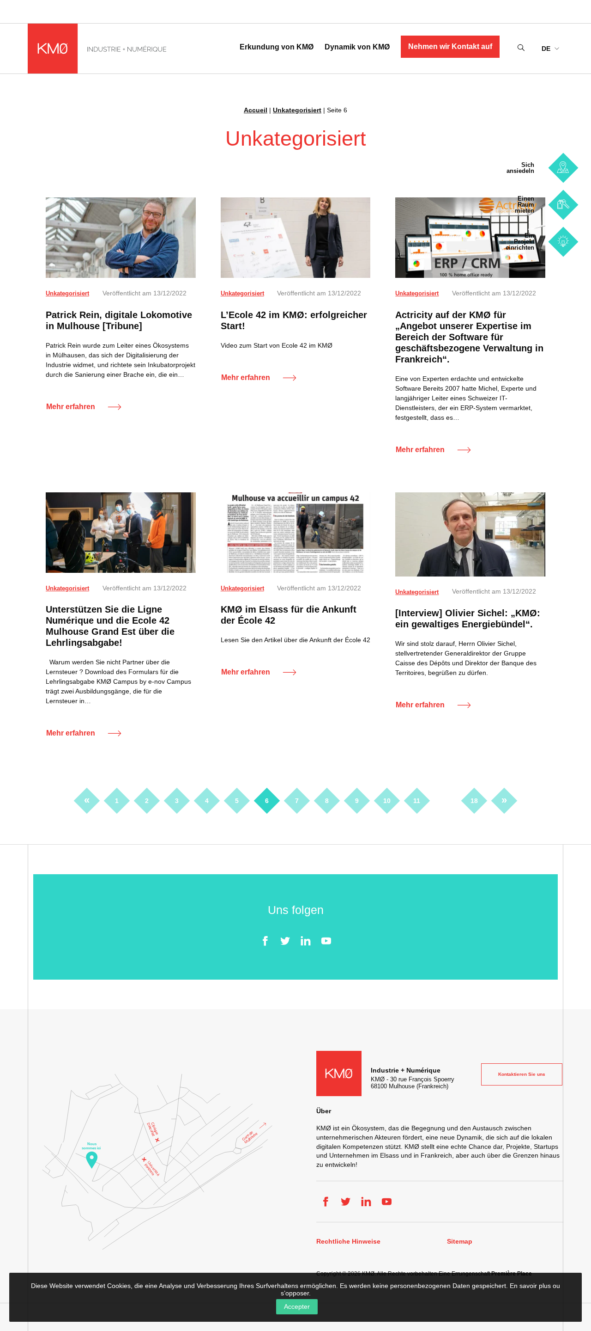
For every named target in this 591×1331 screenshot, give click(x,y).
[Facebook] (265, 941)
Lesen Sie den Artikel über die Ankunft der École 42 (295, 640)
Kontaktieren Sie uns (521, 1074)
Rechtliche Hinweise (348, 1241)
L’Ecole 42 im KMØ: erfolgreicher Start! (294, 320)
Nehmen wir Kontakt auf (450, 46)
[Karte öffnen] (157, 1162)
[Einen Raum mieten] (563, 205)
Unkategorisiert (297, 110)
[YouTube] (326, 941)
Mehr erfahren (70, 407)
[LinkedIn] (305, 941)
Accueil (255, 110)
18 (474, 800)
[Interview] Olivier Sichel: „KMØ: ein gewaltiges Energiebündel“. (467, 618)
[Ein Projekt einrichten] (563, 242)
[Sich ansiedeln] (563, 168)
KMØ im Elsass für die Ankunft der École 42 (288, 615)
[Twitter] (285, 941)
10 (387, 800)
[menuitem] (550, 48)
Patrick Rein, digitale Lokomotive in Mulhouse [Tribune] (119, 320)
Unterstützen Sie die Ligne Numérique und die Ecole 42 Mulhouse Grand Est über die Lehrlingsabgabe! (110, 626)
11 (416, 800)
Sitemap (459, 1241)
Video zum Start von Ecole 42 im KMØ (276, 345)
